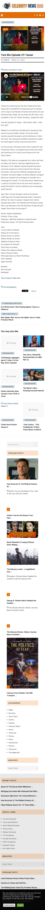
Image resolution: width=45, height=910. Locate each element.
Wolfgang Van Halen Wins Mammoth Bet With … (20, 791)
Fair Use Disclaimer (9, 819)
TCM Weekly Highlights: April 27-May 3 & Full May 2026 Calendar (10, 360)
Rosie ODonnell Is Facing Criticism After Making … (20, 543)
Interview (12, 732)
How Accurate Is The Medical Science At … (22, 485)
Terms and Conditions (10, 822)
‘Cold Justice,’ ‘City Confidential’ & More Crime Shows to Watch (32, 427)
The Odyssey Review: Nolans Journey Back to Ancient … (22, 633)
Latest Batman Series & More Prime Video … (18, 878)
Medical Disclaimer (9, 832)
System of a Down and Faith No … (14, 883)
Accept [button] (20, 905)
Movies (11, 736)
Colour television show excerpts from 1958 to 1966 (10, 394)
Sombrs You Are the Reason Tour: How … (20, 516)
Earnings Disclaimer (9, 838)
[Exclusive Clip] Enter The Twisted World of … (19, 796)
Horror (11, 729)
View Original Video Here (10, 278)
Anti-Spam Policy (9, 848)
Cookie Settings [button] (9, 905)
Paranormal (13, 742)
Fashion (12, 723)
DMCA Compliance (9, 842)
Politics (11, 746)
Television (8, 22)
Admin (6, 60)
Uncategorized (14, 752)
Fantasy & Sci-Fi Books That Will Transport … (20, 694)
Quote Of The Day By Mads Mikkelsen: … (17, 786)
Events (11, 719)
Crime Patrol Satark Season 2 (9, 425)
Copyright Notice (9, 845)
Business (12, 713)
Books (11, 710)
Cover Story (13, 716)
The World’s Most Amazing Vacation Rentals (33, 389)
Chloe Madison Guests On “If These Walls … (18, 805)
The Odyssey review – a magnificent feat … (21, 570)
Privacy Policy (8, 829)
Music (11, 739)
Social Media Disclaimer (11, 825)
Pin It (34, 291)
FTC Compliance (8, 835)
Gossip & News (14, 726)
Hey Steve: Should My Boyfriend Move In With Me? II (32, 357)
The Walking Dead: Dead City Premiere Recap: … (20, 887)
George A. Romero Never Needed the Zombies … (21, 601)
